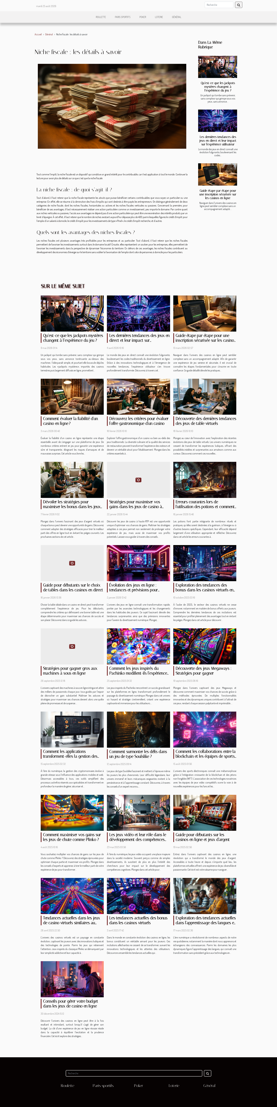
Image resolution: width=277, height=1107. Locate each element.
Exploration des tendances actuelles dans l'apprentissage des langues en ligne (206, 923)
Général (176, 17)
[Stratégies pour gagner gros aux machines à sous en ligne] (72, 646)
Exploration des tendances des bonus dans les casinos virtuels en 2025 (204, 590)
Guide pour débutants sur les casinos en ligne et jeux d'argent (203, 837)
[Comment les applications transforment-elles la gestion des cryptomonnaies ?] (72, 729)
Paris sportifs (122, 17)
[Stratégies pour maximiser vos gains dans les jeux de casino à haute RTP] (138, 479)
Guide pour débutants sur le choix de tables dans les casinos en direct (73, 587)
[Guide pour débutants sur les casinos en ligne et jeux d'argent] (204, 812)
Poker (142, 17)
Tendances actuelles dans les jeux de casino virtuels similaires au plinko (71, 923)
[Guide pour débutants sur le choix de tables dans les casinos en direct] (72, 562)
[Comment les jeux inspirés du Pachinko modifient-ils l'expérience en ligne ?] (138, 646)
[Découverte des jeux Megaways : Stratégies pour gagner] (204, 646)
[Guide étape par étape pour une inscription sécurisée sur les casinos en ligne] (217, 174)
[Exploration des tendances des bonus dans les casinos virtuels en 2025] (204, 562)
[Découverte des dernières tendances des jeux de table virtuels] (204, 396)
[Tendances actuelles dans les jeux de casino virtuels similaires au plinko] (72, 895)
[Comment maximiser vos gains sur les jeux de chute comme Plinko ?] (72, 812)
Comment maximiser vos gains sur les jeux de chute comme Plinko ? (72, 837)
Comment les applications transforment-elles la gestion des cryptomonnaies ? (70, 756)
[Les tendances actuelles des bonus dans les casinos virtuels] (138, 895)
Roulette (101, 17)
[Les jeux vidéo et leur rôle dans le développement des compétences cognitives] (138, 812)
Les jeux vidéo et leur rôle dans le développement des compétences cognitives (137, 839)
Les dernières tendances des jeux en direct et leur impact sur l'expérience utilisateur (217, 140)
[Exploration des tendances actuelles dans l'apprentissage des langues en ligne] (204, 895)
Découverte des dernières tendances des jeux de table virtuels (206, 421)
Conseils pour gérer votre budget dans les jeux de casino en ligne (70, 1003)
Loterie (159, 17)
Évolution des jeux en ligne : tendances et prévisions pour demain (133, 590)
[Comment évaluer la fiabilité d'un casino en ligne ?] (72, 396)
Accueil (38, 34)
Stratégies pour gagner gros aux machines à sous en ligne (70, 670)
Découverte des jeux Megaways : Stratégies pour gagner (203, 670)
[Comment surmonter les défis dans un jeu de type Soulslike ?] (138, 729)
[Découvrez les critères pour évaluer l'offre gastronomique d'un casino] (138, 396)
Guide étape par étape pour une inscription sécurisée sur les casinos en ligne (217, 194)
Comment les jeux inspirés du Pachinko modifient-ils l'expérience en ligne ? (138, 673)
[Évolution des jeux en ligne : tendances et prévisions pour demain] (138, 562)
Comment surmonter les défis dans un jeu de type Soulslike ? (138, 754)
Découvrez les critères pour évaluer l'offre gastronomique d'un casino (139, 421)
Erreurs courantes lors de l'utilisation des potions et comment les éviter (205, 507)
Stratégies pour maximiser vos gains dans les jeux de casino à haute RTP (135, 507)
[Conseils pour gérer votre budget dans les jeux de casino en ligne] (72, 978)
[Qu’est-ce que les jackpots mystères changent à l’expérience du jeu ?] (217, 67)
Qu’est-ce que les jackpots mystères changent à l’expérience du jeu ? (218, 86)
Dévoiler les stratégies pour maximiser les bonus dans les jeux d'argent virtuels (72, 507)
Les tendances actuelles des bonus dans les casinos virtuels (138, 920)
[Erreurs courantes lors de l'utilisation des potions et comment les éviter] (204, 479)
